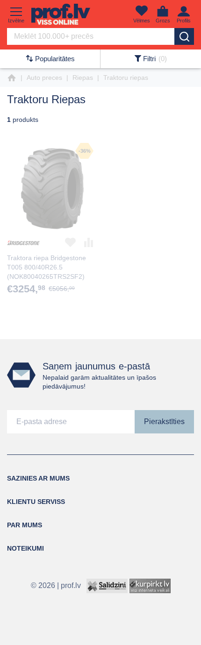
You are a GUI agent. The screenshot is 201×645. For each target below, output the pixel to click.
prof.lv (71, 585)
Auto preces (44, 77)
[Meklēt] (184, 36)
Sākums (11, 78)
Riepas (82, 77)
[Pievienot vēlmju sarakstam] (71, 242)
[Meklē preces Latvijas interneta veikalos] (150, 585)
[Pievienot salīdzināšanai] (89, 242)
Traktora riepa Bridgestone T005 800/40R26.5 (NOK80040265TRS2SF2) (46, 267)
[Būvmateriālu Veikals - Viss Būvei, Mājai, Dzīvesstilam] (60, 14)
